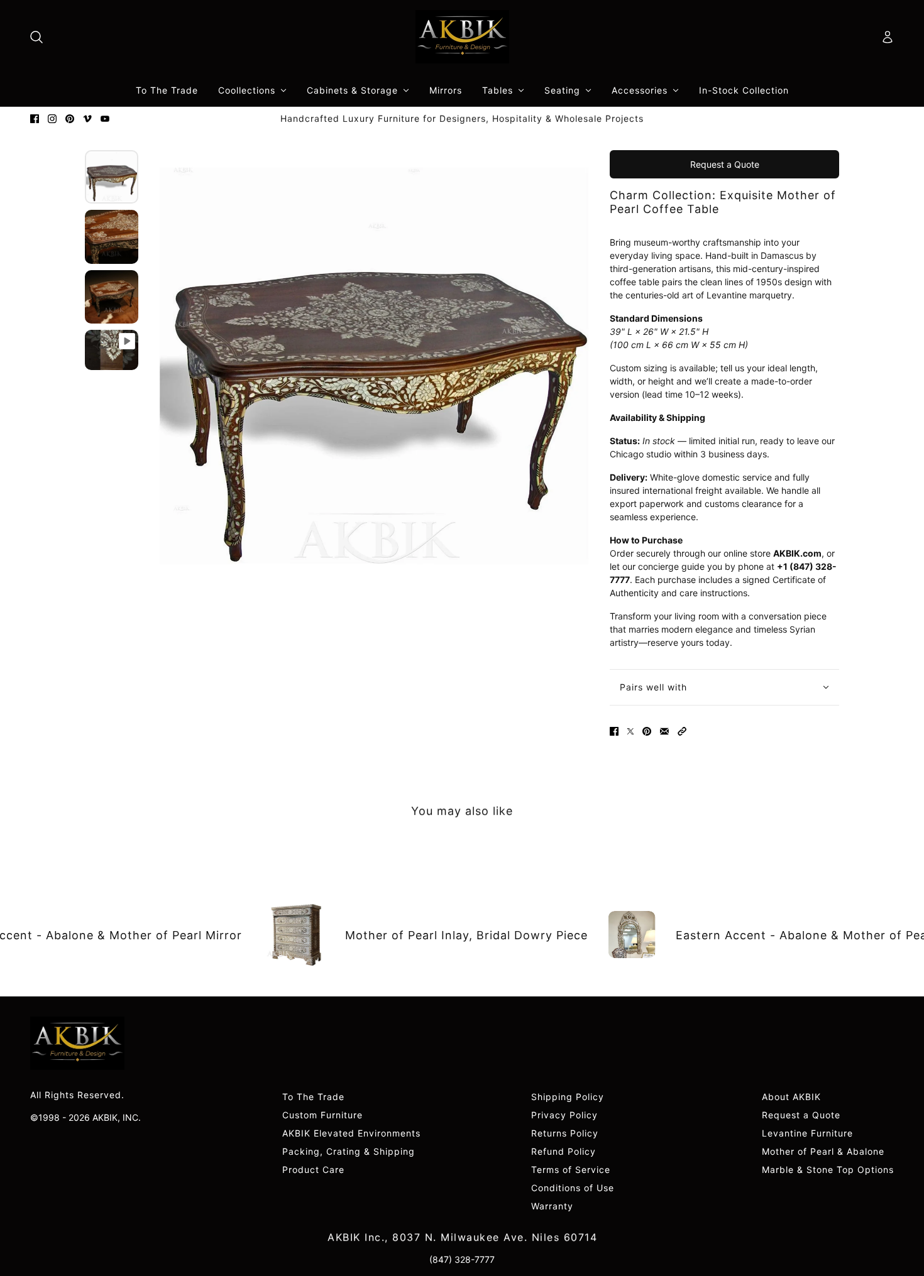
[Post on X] (630, 731)
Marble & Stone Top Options (828, 1169)
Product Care (313, 1169)
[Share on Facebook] (614, 731)
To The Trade (313, 1096)
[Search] (36, 37)
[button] (682, 731)
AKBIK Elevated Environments (351, 1133)
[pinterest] (70, 119)
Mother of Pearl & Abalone (823, 1151)
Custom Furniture (322, 1115)
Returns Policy (564, 1133)
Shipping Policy (567, 1096)
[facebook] (34, 119)
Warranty (552, 1206)
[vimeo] (87, 119)
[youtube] (105, 119)
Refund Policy (563, 1151)
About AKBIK (791, 1096)
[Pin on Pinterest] (647, 731)
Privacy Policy (564, 1115)
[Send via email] (664, 731)
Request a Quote (724, 164)
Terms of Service (570, 1169)
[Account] (887, 37)
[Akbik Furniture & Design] (462, 36)
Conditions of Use (572, 1187)
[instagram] (52, 119)
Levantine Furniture (807, 1133)
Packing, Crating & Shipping (348, 1151)
